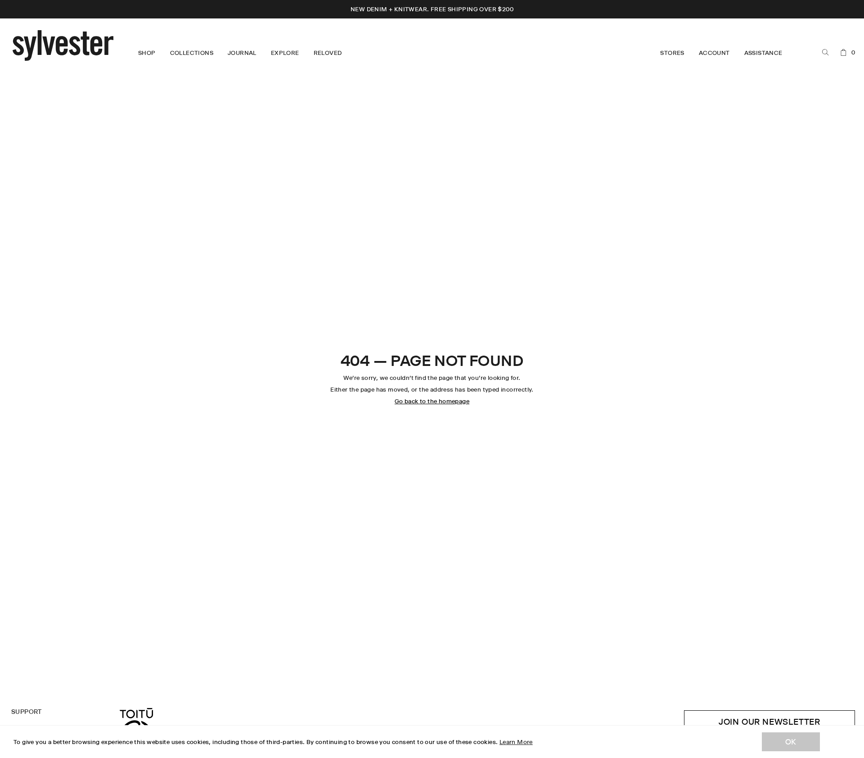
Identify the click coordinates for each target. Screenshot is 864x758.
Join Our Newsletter (769, 722)
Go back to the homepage (432, 401)
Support (26, 712)
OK (790, 741)
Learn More (516, 741)
